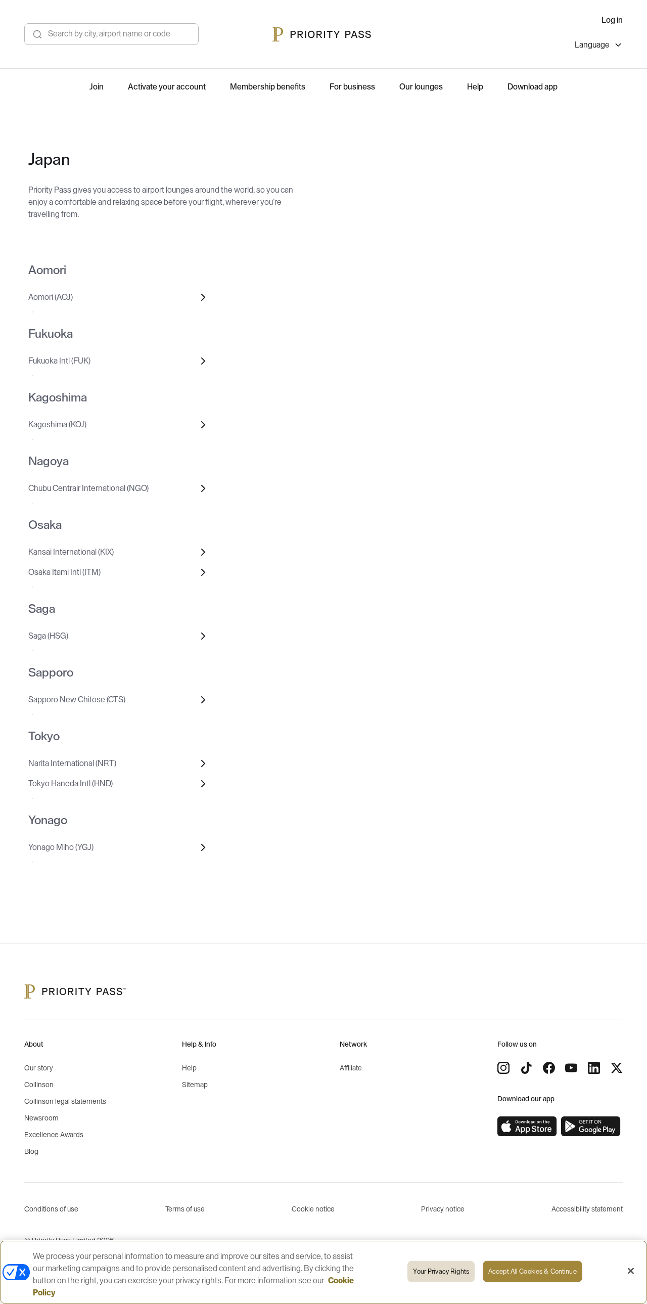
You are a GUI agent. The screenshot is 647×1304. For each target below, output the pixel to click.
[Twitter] (617, 1068)
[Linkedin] (594, 1068)
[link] (527, 1126)
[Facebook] (549, 1068)
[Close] (631, 1271)
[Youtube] (571, 1068)
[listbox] (599, 46)
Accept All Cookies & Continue (532, 1271)
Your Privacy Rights (441, 1271)
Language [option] (592, 45)
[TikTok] (526, 1068)
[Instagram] (503, 1068)
